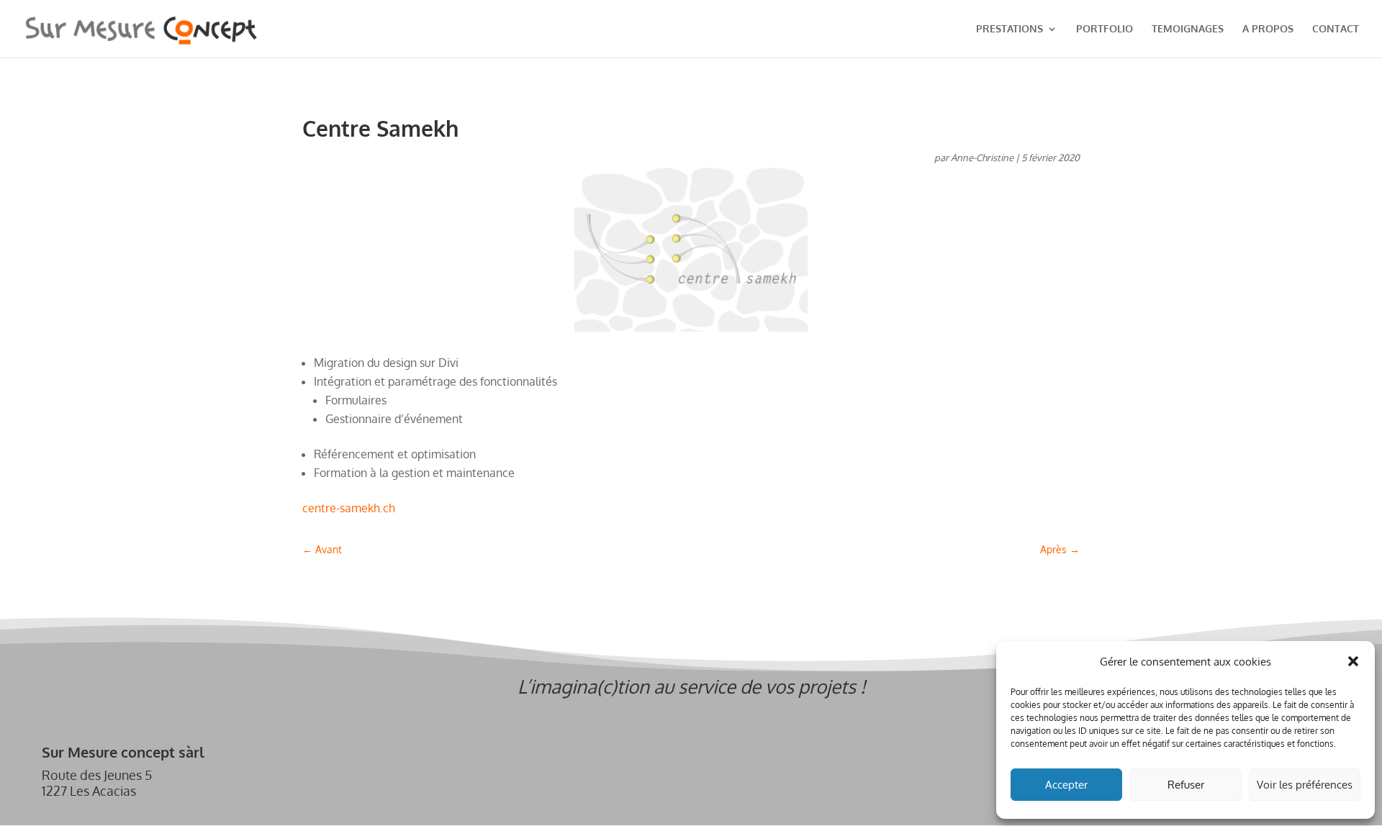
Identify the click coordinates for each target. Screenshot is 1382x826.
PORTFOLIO (1104, 29)
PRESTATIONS (1009, 29)
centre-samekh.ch (348, 508)
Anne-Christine (982, 157)
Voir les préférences (1304, 784)
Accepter (1066, 784)
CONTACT (1335, 29)
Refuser (1186, 784)
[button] (1353, 661)
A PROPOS (1267, 29)
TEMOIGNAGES (1188, 29)
